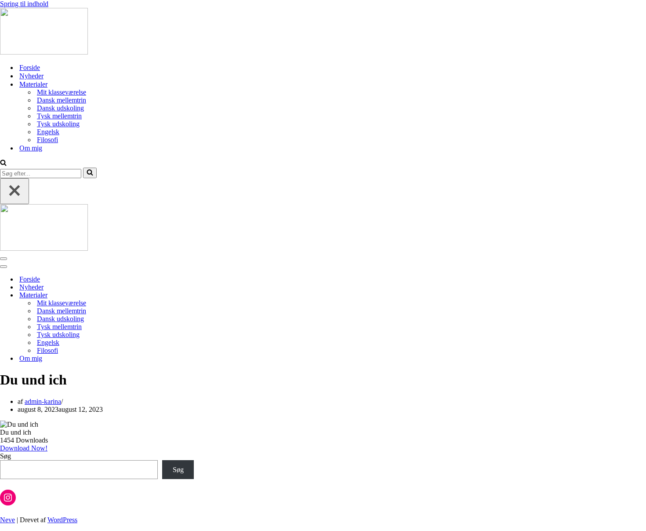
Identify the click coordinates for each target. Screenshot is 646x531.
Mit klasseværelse (61, 92)
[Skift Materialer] (153, 295)
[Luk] (14, 191)
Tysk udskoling (58, 124)
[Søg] (3, 163)
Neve (7, 520)
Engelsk (48, 131)
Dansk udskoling (60, 108)
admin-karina (43, 401)
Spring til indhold (24, 3)
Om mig (30, 148)
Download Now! (23, 448)
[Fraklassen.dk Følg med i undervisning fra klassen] (44, 52)
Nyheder (31, 76)
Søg (5, 456)
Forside (29, 67)
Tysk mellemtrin (59, 116)
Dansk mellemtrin (61, 100)
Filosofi (47, 139)
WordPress (62, 520)
